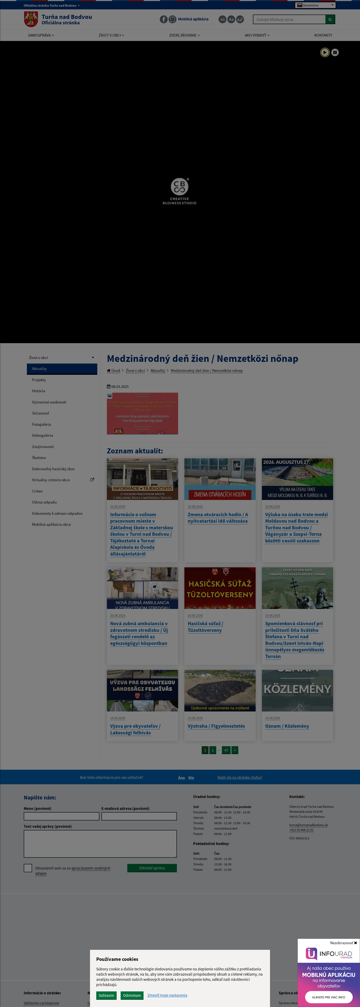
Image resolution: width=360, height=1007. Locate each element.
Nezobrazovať (342, 942)
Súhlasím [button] (106, 995)
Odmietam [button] (132, 995)
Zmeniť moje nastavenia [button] (167, 995)
